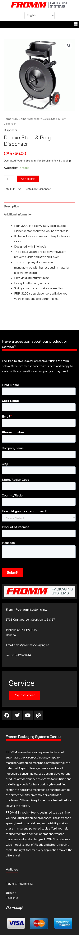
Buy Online (19, 118)
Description (11, 206)
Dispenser (34, 118)
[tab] (39, 207)
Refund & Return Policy (19, 883)
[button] (75, 24)
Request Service (24, 695)
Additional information (18, 214)
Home (7, 118)
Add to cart (28, 179)
